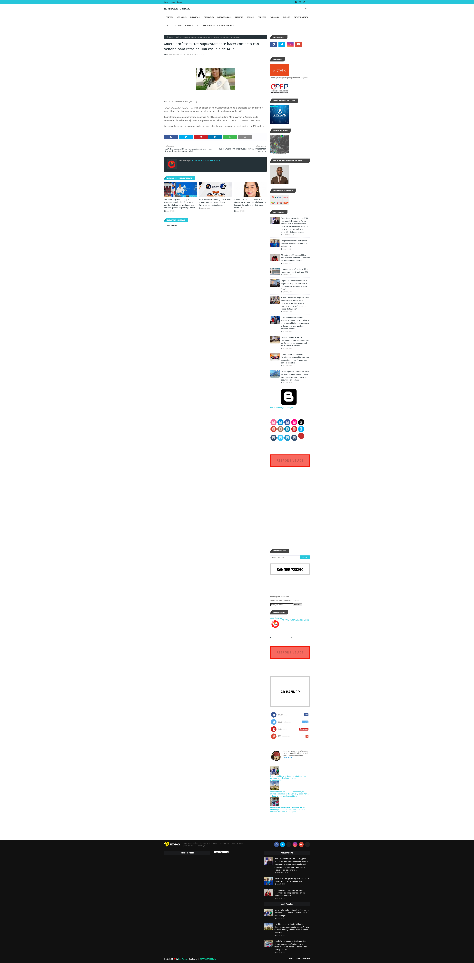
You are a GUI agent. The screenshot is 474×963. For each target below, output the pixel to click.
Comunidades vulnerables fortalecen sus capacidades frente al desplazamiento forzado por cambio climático (295, 358)
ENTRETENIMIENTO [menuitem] (301, 17)
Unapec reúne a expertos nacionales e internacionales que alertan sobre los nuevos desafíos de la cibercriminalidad (295, 341)
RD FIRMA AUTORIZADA (177, 8)
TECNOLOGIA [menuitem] (274, 17)
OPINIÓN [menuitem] (178, 26)
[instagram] (300, 2)
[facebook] (295, 2)
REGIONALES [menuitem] (209, 17)
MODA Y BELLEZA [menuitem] (191, 26)
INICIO (291, 959)
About (173, 2)
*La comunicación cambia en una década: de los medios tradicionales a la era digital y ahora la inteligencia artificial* (250, 203)
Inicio (168, 37)
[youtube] (298, 44)
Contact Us (306, 959)
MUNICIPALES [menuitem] (195, 17)
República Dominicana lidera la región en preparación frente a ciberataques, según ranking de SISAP (294, 285)
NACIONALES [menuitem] (182, 17)
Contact (179, 2)
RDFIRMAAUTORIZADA (208, 959)
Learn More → (288, 757)
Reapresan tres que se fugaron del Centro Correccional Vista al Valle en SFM (294, 243)
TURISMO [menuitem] (286, 17)
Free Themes (183, 959)
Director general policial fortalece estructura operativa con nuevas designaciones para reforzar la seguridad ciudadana (295, 375)
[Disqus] (290, 503)
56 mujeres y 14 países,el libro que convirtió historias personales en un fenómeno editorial (295, 258)
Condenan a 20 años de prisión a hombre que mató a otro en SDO (294, 270)
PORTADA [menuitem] (169, 17)
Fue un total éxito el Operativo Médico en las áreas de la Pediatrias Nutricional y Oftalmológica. (288, 778)
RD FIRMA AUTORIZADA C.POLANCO (178, 54)
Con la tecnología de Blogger (281, 408)
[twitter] (304, 2)
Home (166, 2)
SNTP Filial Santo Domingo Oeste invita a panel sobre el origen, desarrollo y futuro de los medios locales (215, 202)
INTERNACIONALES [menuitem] (224, 17)
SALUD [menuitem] (168, 26)
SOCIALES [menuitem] (250, 17)
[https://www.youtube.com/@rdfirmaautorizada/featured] (306, 44)
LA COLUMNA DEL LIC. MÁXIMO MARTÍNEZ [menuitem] (218, 26)
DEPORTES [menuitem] (239, 17)
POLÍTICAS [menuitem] (262, 17)
